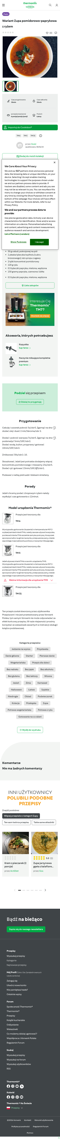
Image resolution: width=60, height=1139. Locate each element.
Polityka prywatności (20, 1126)
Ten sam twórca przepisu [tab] (16, 822)
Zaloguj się (12, 980)
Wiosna (48, 676)
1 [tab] (19, 890)
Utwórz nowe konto (16, 985)
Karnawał (42, 683)
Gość (33, 144)
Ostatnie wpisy (14, 994)
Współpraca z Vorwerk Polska (21, 1038)
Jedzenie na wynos (21, 649)
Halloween (16, 689)
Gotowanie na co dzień (30, 716)
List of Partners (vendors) (17, 234)
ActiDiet (14, 871)
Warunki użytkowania (43, 1120)
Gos (41, 871)
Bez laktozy (32, 676)
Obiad (28, 696)
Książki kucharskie (16, 1020)
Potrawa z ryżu (45, 710)
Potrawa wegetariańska (19, 710)
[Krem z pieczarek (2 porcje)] (15, 843)
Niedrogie (13, 696)
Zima (28, 683)
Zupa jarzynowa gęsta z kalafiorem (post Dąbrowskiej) (44, 865)
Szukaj (10, 1050)
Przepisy (11, 951)
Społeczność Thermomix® (20, 1006)
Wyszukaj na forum (16, 1059)
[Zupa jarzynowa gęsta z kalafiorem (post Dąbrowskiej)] (44, 843)
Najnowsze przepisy (17, 965)
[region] (30, 204)
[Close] (54, 162)
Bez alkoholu (46, 669)
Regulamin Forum (15, 1042)
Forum (10, 1001)
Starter (29, 655)
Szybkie (45, 689)
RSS (9, 1068)
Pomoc (30, 1133)
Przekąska (31, 703)
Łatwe (31, 689)
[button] (3, 5)
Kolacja (16, 703)
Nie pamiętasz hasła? (17, 989)
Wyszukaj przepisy (16, 956)
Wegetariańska (18, 662)
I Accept (39, 242)
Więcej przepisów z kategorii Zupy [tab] (21, 815)
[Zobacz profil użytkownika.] (19, 145)
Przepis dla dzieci (41, 662)
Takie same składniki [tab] (44, 822)
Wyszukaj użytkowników (19, 1064)
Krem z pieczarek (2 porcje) (15, 865)
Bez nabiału (12, 669)
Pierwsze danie (47, 655)
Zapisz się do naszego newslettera (26, 929)
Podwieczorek (45, 696)
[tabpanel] (30, 862)
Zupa (45, 703)
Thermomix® (13, 1011)
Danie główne (12, 655)
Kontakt (27, 1120)
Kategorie (11, 960)
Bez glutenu (14, 676)
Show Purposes (19, 242)
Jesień (16, 683)
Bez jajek (29, 669)
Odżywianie (13, 1024)
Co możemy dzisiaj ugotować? (22, 1033)
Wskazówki (12, 1029)
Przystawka (42, 649)
